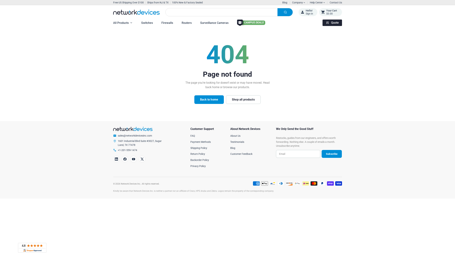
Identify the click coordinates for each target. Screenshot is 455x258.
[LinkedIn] (116, 159)
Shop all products (243, 99)
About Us (235, 135)
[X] (142, 159)
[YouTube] (133, 159)
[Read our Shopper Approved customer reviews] (32, 248)
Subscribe (332, 153)
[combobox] (229, 12)
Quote (335, 22)
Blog (284, 2)
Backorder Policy (199, 160)
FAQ (192, 135)
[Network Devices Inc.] (136, 12)
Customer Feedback (241, 153)
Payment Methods (200, 141)
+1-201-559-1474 (127, 150)
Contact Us (336, 2)
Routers (187, 23)
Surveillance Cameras (214, 23)
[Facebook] (125, 159)
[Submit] (285, 12)
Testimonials (237, 141)
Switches (147, 23)
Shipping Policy (198, 148)
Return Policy (197, 153)
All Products (121, 23)
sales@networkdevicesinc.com (135, 135)
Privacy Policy (198, 166)
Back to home (209, 99)
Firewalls (167, 23)
